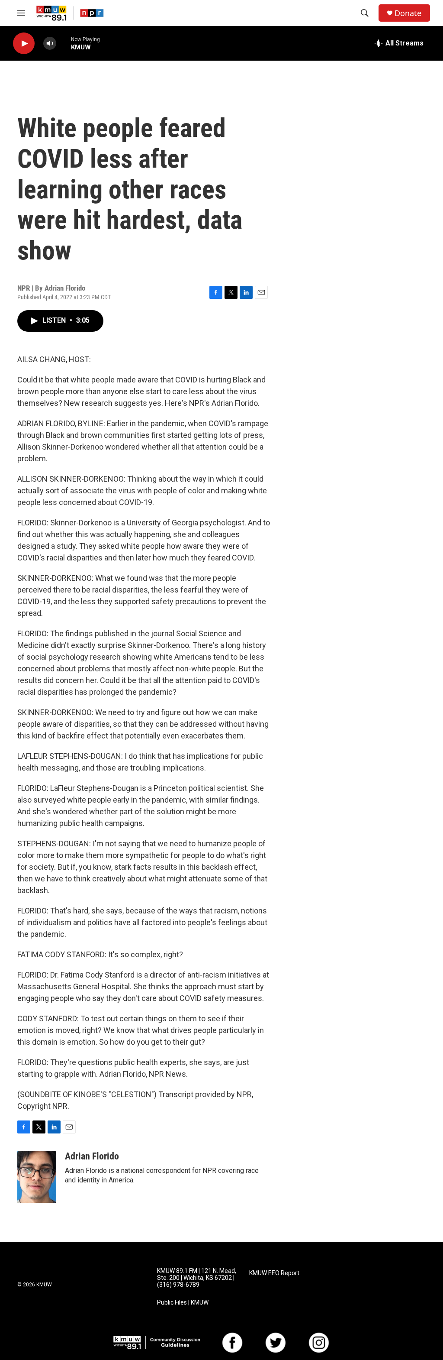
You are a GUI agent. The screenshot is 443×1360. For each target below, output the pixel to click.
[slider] (63, 43)
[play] (24, 44)
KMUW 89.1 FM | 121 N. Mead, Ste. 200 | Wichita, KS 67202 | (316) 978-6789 (196, 1278)
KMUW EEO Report (274, 1273)
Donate (408, 13)
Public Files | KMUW (183, 1302)
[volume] (49, 43)
